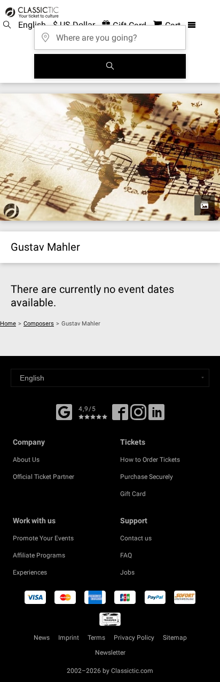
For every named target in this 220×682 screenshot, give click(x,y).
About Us (26, 459)
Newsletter (110, 652)
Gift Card (133, 494)
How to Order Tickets (150, 459)
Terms (96, 637)
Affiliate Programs (39, 555)
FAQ (126, 555)
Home (8, 323)
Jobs (127, 572)
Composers (38, 323)
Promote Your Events (43, 538)
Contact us (136, 538)
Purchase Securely (146, 476)
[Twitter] (138, 416)
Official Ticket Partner (43, 476)
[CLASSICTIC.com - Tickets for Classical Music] (30, 12)
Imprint (68, 637)
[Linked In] (156, 416)
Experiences (30, 572)
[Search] (110, 66)
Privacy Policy (134, 637)
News (42, 637)
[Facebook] (64, 411)
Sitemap (175, 637)
